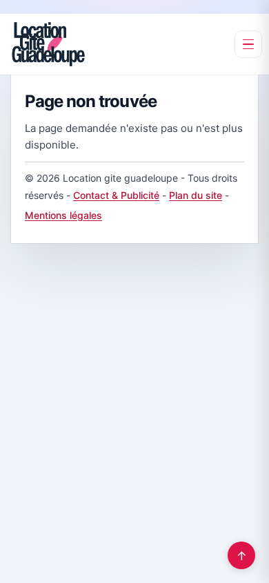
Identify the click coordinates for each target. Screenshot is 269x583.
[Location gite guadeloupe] (48, 44)
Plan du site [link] (195, 195)
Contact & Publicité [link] (116, 195)
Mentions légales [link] (63, 215)
